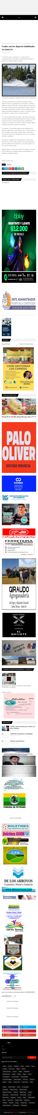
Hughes (4, 1087)
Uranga (16, 1102)
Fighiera (4, 1082)
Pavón (29, 1094)
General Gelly (25, 1082)
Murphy (30, 1092)
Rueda (4, 1100)
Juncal (18, 1087)
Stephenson (26, 1100)
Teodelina (5, 1102)
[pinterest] (27, 1031)
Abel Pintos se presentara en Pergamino (21, 733)
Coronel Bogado (24, 1076)
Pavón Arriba (6, 1097)
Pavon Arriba (23, 1094)
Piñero (24, 1097)
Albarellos (16, 1066)
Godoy (31, 1082)
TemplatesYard (16, 1112)
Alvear (32, 1066)
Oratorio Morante (14, 1094)
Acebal (4, 1066)
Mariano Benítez (23, 1089)
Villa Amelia (31, 1102)
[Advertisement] (19, 30)
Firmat (9, 1082)
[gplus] (27, 1035)
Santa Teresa (10, 1100)
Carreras (14, 1071)
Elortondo (32, 1079)
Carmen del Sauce (7, 1071)
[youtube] (10, 1035)
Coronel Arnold (15, 1076)
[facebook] (10, 1027)
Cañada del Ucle (6, 1074)
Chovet (29, 1074)
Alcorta (22, 1066)
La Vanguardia (25, 1087)
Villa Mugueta (16, 1105)
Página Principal (5, 43)
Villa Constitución (7, 1105)
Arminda (5, 1069)
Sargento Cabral (18, 1100)
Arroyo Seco (11, 1069)
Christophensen (6, 1076)
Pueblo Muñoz (31, 1097)
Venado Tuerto (24, 1102)
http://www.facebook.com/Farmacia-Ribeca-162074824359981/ (18, 992)
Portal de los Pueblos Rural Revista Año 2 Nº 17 (19, 417)
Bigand (18, 1069)
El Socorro (25, 1079)
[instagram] (10, 1031)
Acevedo (10, 1066)
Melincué (16, 1092)
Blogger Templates (30, 1112)
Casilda (20, 1071)
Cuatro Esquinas (17, 1079)
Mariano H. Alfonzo (7, 1092)
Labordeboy (5, 1089)
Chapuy (24, 1074)
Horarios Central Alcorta (17, 741)
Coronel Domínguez (7, 1079)
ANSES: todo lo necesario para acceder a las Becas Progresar (22, 727)
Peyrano (19, 1097)
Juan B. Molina (11, 1087)
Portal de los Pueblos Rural (26, 344)
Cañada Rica (26, 1071)
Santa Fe (12, 43)
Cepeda (13, 1074)
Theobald (11, 1102)
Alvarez (27, 1066)
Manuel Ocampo (13, 1089)
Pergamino (13, 1097)
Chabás (19, 1074)
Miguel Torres (23, 1092)
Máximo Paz (5, 1094)
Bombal (23, 1069)
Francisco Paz (16, 1082)
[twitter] (27, 1027)
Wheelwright (24, 1105)
